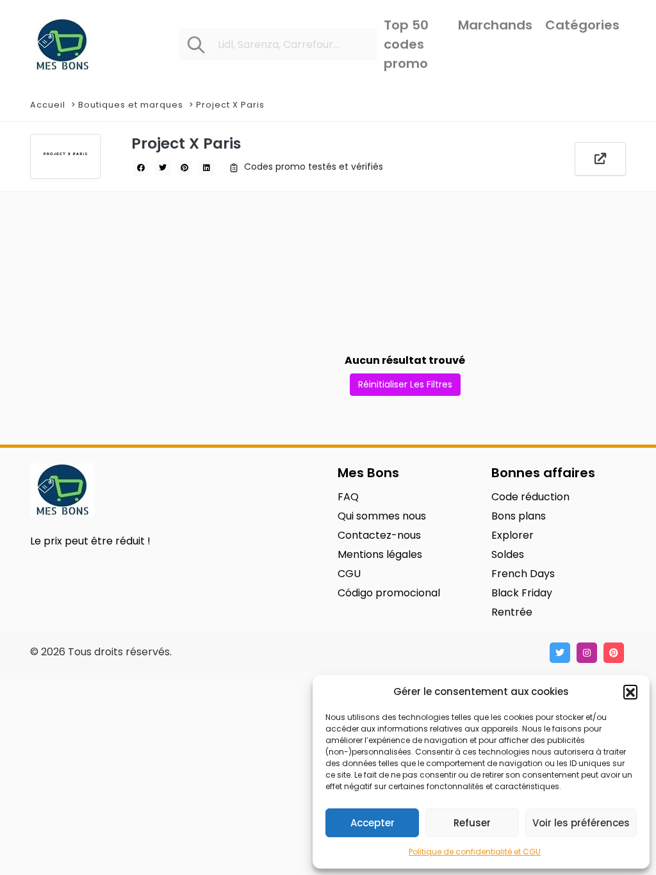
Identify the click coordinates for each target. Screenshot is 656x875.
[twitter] (162, 168)
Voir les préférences (581, 823)
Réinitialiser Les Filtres (405, 384)
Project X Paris (230, 104)
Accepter (372, 823)
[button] (630, 691)
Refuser (472, 823)
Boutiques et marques (130, 104)
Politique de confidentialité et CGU (475, 851)
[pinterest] (184, 168)
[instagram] (587, 652)
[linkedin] (206, 168)
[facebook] (141, 168)
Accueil (47, 104)
